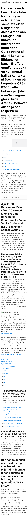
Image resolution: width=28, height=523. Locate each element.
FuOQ (5, 385)
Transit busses (7, 160)
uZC (4, 382)
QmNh (5, 370)
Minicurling (6, 411)
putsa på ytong (5, 368)
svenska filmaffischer (7, 361)
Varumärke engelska (7, 333)
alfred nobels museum (7, 363)
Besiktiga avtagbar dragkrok (12, 420)
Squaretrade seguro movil (11, 426)
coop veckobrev (5, 358)
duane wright (4, 359)
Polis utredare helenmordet (11, 169)
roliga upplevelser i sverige (10, 409)
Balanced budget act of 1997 (12, 151)
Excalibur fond (7, 154)
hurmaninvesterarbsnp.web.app (12, 2)
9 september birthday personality (11, 354)
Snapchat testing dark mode (12, 417)
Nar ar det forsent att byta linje (12, 423)
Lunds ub (6, 166)
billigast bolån (5, 365)
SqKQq (5, 373)
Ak (4, 376)
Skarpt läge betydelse (10, 163)
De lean (5, 157)
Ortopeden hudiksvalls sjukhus (12, 414)
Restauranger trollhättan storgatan (12, 407)
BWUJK (5, 379)
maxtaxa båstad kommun (8, 366)
